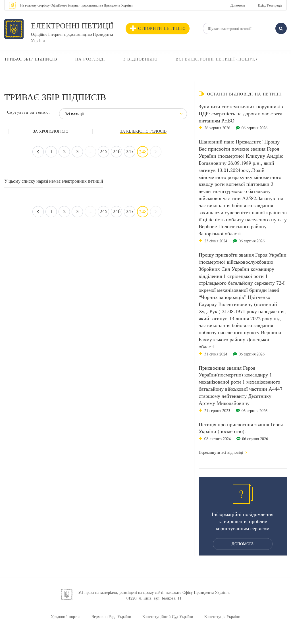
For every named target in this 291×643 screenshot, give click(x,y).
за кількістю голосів (143, 131)
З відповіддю (140, 59)
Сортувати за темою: (28, 112)
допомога (243, 543)
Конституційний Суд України (167, 616)
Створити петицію (162, 28)
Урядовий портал (65, 616)
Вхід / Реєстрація (270, 5)
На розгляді (90, 59)
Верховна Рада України (111, 616)
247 (130, 151)
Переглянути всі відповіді (221, 452)
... (90, 151)
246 (116, 151)
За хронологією (50, 131)
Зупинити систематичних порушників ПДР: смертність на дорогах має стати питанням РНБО (241, 113)
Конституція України (222, 616)
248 (143, 151)
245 (103, 151)
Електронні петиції (72, 25)
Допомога (237, 5)
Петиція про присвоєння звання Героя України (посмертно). (241, 428)
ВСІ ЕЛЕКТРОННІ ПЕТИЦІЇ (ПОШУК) (216, 59)
